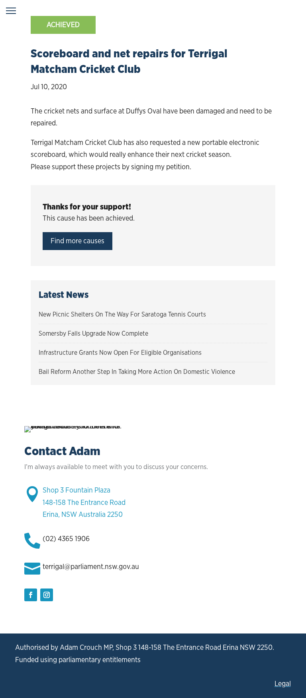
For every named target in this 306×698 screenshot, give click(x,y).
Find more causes (77, 241)
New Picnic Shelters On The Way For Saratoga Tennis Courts (122, 314)
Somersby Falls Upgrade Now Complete (93, 333)
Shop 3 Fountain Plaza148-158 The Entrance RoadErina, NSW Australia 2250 (84, 502)
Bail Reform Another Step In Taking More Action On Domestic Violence (137, 371)
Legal (283, 683)
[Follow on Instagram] (46, 595)
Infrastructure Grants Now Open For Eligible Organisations (120, 352)
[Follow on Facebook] (30, 595)
